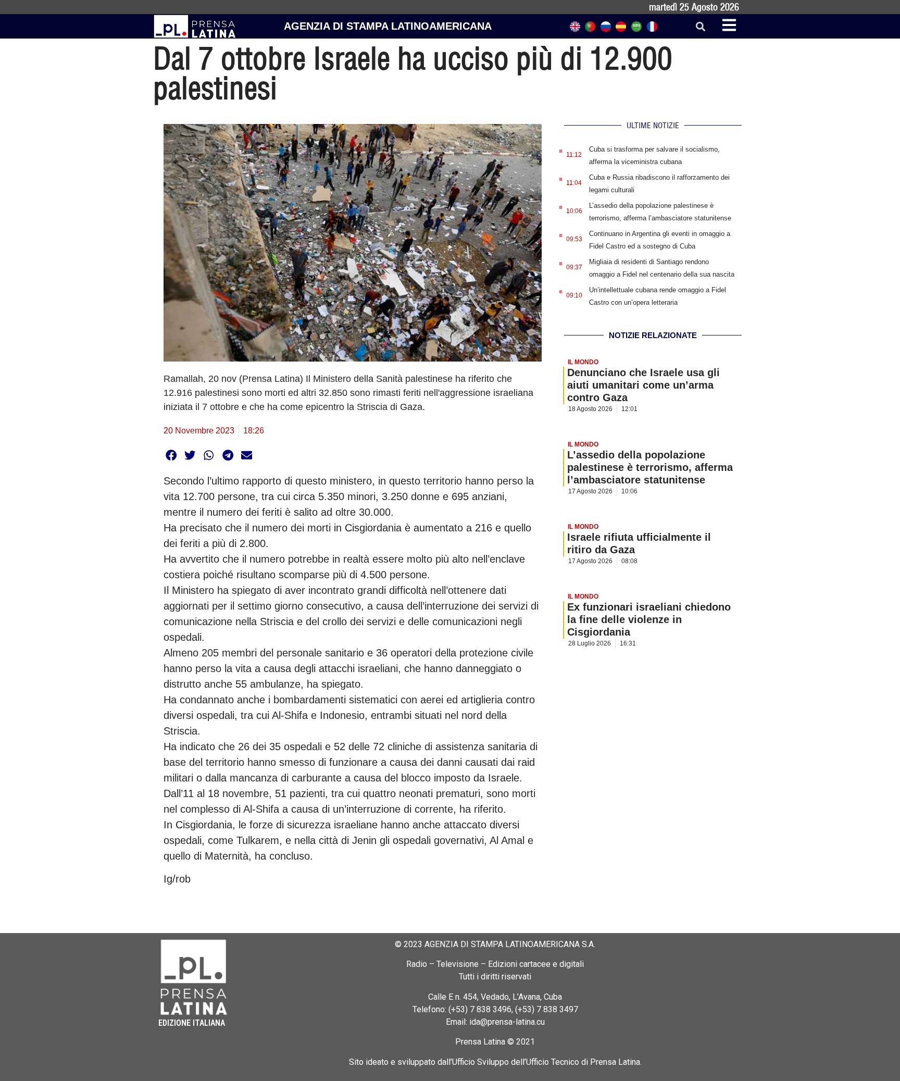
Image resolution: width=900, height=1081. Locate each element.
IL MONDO (583, 362)
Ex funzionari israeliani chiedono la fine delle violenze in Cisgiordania (649, 619)
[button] (700, 26)
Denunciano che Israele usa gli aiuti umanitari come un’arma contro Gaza (643, 385)
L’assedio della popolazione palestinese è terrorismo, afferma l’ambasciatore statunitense (650, 467)
